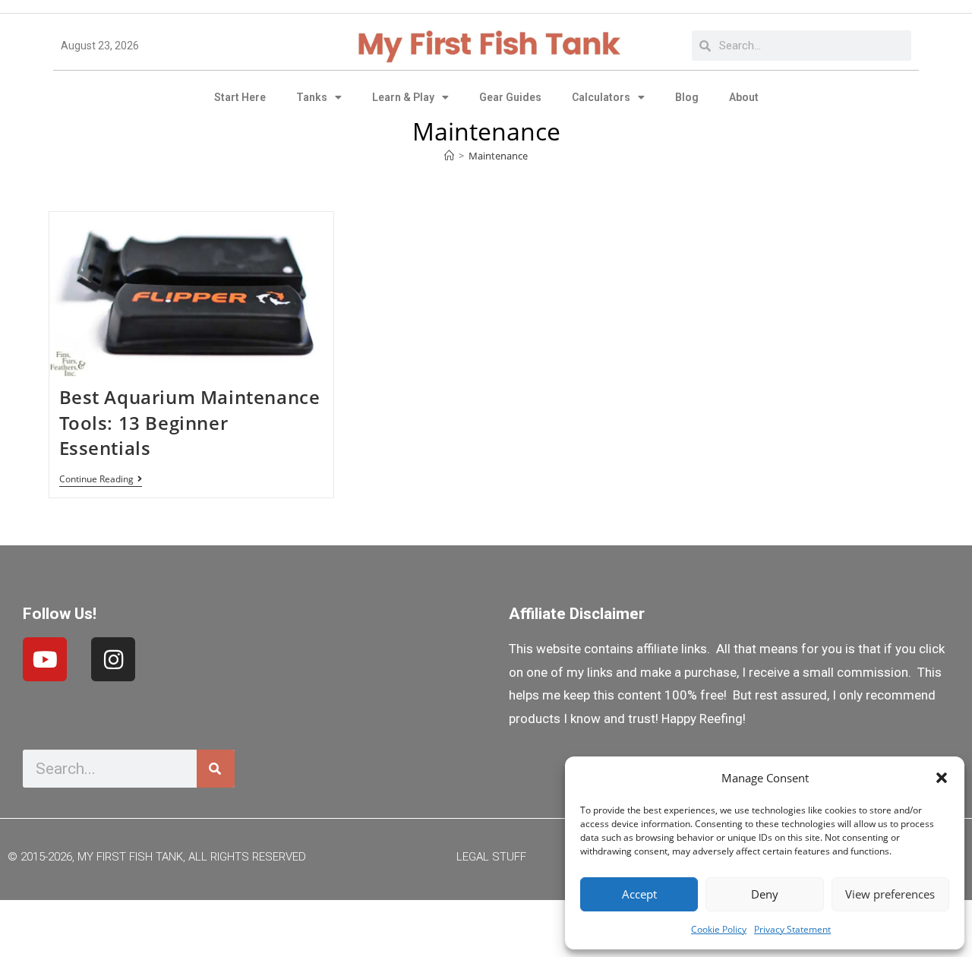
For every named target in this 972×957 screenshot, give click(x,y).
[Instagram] (113, 659)
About (744, 97)
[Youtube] (45, 659)
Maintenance (498, 156)
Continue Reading (100, 479)
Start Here (240, 97)
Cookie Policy (718, 929)
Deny (764, 894)
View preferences (890, 894)
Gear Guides (510, 97)
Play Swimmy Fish (486, 924)
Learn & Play (403, 97)
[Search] (216, 769)
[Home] (449, 156)
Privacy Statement (792, 929)
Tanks (311, 97)
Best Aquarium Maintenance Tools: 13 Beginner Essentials (189, 422)
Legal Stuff (491, 857)
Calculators (601, 97)
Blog (687, 97)
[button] (941, 777)
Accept (639, 894)
